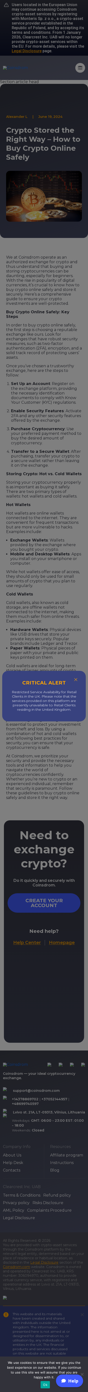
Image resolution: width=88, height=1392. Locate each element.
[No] (81, 1374)
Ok (45, 1385)
